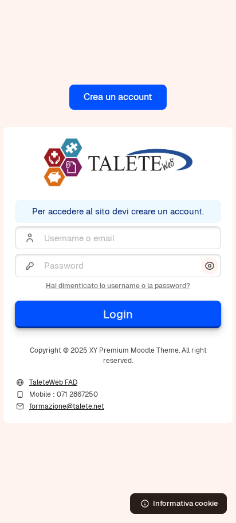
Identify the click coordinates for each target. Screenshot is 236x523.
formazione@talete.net (66, 406)
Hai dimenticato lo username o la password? (118, 285)
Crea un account (118, 97)
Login (118, 314)
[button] (209, 265)
